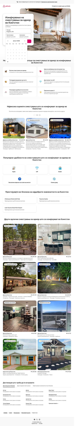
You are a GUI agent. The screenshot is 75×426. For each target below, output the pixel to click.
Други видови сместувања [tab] (24, 385)
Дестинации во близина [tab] (9, 385)
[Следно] (40, 115)
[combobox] (18, 31)
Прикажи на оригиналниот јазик (49, 2)
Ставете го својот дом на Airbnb (61, 6)
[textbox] (12, 37)
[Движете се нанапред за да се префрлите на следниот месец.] (24, 40)
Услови (40, 423)
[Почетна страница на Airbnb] (6, 6)
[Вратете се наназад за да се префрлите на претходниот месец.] (7, 40)
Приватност (35, 423)
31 (7, 61)
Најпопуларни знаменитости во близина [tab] (43, 385)
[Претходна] (34, 115)
